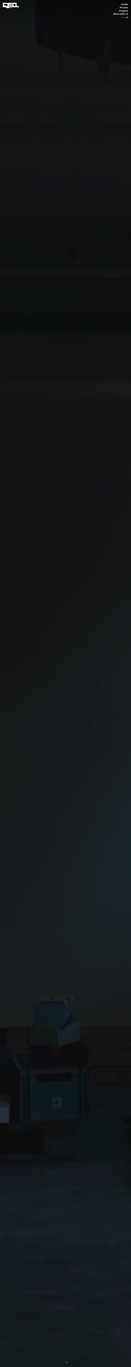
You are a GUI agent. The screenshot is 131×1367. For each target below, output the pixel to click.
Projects (123, 10)
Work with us (120, 13)
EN (127, 17)
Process (124, 7)
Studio (124, 4)
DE (123, 17)
